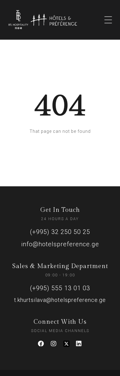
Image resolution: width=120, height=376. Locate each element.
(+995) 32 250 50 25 (60, 231)
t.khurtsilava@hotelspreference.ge (60, 300)
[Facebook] (41, 344)
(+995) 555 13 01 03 (60, 288)
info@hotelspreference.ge (60, 244)
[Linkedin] (79, 344)
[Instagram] (54, 344)
